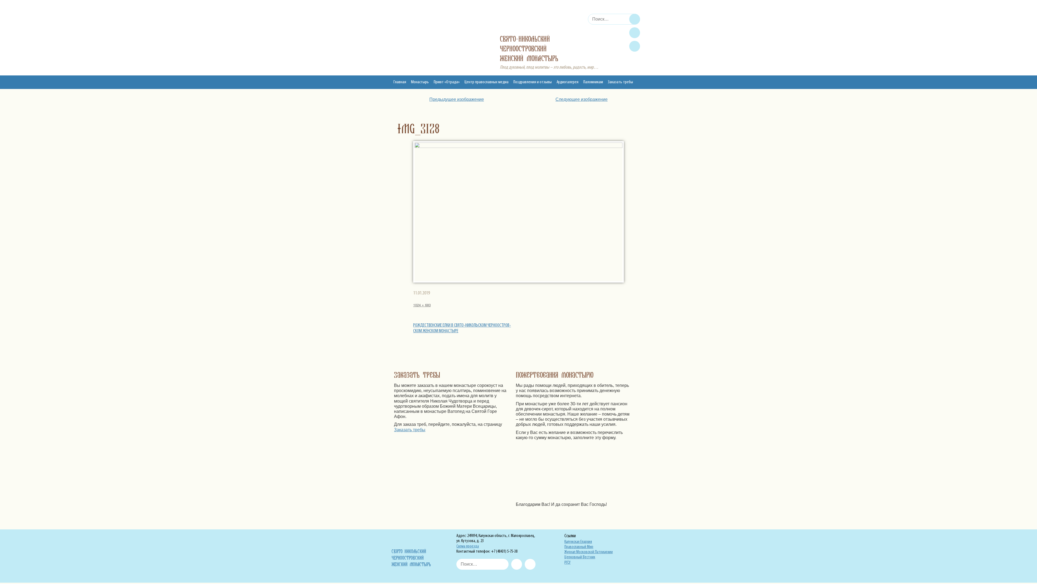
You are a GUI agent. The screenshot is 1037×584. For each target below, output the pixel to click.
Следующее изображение (581, 99)
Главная (399, 82)
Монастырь (420, 82)
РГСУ (567, 562)
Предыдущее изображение (456, 99)
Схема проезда (467, 546)
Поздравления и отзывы (532, 82)
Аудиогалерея (567, 82)
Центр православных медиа (486, 82)
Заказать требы (620, 82)
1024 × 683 (422, 304)
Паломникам (593, 82)
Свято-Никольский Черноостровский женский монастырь (529, 49)
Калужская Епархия (578, 542)
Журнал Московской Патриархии (588, 552)
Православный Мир (578, 547)
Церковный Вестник (579, 557)
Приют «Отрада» (447, 82)
